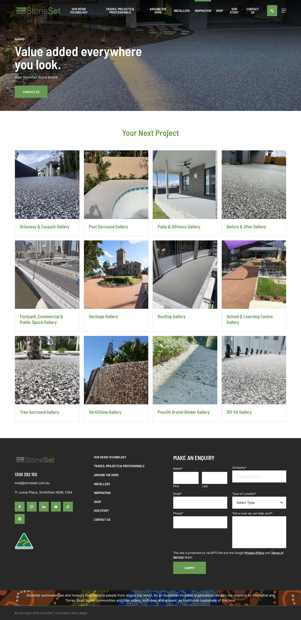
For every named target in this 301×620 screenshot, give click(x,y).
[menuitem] (181, 10)
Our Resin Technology (110, 457)
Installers (102, 484)
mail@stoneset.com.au (32, 483)
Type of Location (244, 493)
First (176, 486)
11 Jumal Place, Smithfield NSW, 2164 (43, 492)
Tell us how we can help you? (252, 513)
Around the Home (106, 475)
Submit (190, 568)
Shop (97, 502)
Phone (178, 513)
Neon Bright (79, 613)
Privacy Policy (254, 553)
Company (239, 467)
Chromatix (62, 613)
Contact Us (31, 92)
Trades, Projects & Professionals (119, 466)
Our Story (101, 510)
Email (177, 493)
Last (205, 486)
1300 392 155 (26, 474)
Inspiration (102, 493)
